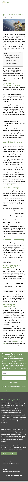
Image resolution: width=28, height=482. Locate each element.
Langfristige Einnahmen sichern (12, 57)
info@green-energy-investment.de (11, 471)
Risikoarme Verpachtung (11, 60)
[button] (11, 463)
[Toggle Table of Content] (19, 53)
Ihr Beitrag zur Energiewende (11, 63)
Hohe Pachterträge (9, 58)
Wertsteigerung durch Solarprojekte (13, 61)
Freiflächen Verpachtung (8, 18)
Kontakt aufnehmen (9, 454)
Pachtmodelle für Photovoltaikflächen (13, 55)
